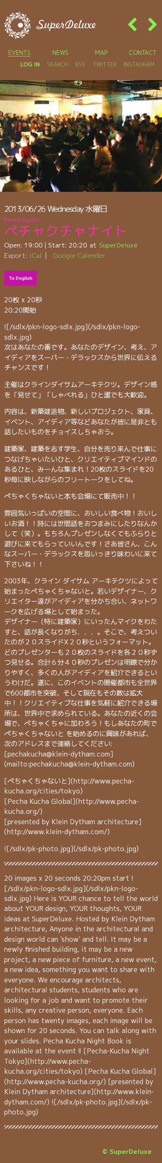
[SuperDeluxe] (50, 25)
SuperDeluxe (118, 245)
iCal (35, 255)
